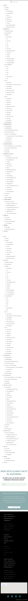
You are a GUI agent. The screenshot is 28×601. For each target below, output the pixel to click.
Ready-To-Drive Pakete (10, 258)
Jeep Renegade (9, 86)
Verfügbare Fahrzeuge (9, 262)
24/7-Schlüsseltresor (10, 191)
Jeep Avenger (9, 82)
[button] (14, 235)
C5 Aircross (9, 280)
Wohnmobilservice (10, 171)
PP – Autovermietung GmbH (11, 213)
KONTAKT (6, 231)
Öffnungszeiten (6, 534)
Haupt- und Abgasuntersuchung (12, 185)
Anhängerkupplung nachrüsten (12, 389)
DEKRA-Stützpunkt (10, 211)
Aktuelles (6, 9)
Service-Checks (9, 21)
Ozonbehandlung (10, 175)
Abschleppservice (10, 183)
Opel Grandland (9, 110)
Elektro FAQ (7, 383)
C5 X (7, 278)
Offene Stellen (7, 227)
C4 (7, 274)
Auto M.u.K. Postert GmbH (8, 514)
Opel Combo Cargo (10, 116)
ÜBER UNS (6, 215)
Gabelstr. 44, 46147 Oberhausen (9, 516)
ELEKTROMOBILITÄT (7, 375)
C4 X (7, 276)
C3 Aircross (9, 272)
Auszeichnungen (8, 219)
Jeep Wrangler (9, 94)
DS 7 (7, 70)
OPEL (6, 96)
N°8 (7, 78)
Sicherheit (8, 173)
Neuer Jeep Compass (10, 90)
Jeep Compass (9, 88)
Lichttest (8, 393)
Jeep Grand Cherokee (10, 92)
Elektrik (8, 167)
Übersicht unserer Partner (9, 201)
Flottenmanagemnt (8, 373)
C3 (7, 270)
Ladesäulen (7, 381)
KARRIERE (6, 225)
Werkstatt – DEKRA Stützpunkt (9, 561)
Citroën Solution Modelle (9, 132)
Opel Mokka (9, 102)
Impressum (6, 538)
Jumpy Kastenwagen (10, 60)
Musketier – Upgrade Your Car (12, 203)
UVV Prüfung (9, 187)
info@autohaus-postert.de (8, 518)
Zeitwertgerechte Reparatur (11, 169)
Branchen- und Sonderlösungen (10, 134)
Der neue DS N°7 (9, 76)
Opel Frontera (9, 108)
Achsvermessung (10, 179)
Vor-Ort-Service (9, 189)
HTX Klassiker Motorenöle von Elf (12, 207)
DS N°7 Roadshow (10, 11)
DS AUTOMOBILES (8, 64)
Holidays (8, 23)
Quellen (5, 542)
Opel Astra (8, 104)
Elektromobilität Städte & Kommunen (11, 130)
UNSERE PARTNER (7, 199)
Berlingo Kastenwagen (10, 58)
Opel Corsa (9, 100)
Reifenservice (9, 19)
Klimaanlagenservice (10, 391)
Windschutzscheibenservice (11, 177)
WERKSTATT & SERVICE (8, 153)
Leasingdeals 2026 (10, 13)
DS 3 (7, 66)
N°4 (7, 74)
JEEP (6, 80)
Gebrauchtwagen (8, 264)
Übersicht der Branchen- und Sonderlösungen (15, 367)
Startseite (7, 7)
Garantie (6, 195)
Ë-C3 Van (8, 56)
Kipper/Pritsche (9, 369)
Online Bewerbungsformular (10, 229)
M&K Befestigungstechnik (11, 205)
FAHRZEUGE (6, 29)
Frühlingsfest (9, 223)
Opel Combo (9, 112)
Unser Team (7, 217)
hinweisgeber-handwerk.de (8, 540)
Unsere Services (8, 387)
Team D (8, 15)
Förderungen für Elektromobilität (11, 379)
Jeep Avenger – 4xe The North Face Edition (14, 84)
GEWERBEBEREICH (8, 124)
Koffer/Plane (9, 371)
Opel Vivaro (9, 118)
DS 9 (7, 72)
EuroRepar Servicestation (11, 209)
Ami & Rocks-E (9, 17)
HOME (5, 5)
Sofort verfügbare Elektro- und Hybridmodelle (13, 377)
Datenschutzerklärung (8, 536)
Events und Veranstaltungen (10, 221)
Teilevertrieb (7, 193)
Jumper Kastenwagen (10, 62)
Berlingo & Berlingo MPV (11, 256)
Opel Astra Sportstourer (11, 106)
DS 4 (7, 68)
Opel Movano (9, 120)
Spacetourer (9, 52)
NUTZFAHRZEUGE (8, 122)
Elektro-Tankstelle (8, 197)
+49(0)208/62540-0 (7, 520)
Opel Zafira (9, 114)
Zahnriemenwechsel (10, 181)
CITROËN (6, 266)
